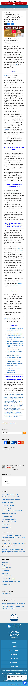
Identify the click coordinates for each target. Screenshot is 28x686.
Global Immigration (7, 576)
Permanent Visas (6, 567)
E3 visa (20, 250)
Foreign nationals (8, 505)
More (23, 9)
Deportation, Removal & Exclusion (11, 581)
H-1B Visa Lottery (10, 402)
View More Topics (6, 527)
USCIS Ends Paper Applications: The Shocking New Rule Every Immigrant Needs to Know (13, 537)
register (16, 113)
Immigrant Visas (20, 405)
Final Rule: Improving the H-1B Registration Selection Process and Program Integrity (15, 345)
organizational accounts (17, 192)
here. (19, 392)
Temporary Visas (6, 565)
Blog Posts (14, 666)
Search (24, 433)
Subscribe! (15, 469)
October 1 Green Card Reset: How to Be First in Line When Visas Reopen (14, 544)
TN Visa (8, 414)
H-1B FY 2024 (15, 401)
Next (14, 423)
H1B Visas (12, 404)
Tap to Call (7, 3)
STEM (10, 413)
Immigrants (6, 406)
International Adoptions (8, 578)
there (21, 385)
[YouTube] (19, 442)
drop (17, 64)
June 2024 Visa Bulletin (13, 355)
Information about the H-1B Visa (15, 341)
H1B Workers (17, 404)
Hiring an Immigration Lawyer (11, 499)
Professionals (7, 412)
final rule (20, 56)
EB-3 (8, 395)
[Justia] (15, 442)
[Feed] (22, 442)
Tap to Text (21, 3)
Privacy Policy (14, 650)
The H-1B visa (7, 75)
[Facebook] (5, 442)
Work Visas (5, 562)
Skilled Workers (13, 412)
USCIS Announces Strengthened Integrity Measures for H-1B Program (15, 330)
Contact (14, 9)
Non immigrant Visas (15, 409)
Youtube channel (11, 372)
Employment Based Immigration (12, 510)
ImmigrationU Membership (14, 368)
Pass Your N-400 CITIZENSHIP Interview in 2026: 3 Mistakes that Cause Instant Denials (13, 550)
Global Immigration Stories (13, 400)
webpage (20, 283)
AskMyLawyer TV (11, 394)
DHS (17, 394)
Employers (11, 395)
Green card (6, 508)
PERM (17, 410)
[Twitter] (9, 442)
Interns (9, 408)
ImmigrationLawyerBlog (13, 365)
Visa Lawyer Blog (6, 593)
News (9, 409)
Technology (14, 413)
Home (4, 9)
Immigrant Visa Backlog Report (15, 363)
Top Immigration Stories (15, 414)
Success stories (11, 370)
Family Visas (7, 516)
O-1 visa (8, 239)
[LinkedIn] (12, 442)
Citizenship (5, 573)
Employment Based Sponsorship (16, 397)
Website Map (14, 662)
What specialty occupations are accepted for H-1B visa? (13, 604)
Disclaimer (14, 654)
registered (6, 129)
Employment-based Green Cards (11, 398)
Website (14, 646)
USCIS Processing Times (13, 361)
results (8, 137)
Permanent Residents (9, 522)
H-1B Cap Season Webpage (14, 349)
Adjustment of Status (9, 513)
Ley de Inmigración (7, 584)
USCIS (10, 416)
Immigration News (13, 406)
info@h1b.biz (14, 637)
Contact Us (14, 658)
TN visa (18, 248)
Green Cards (9, 401)
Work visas (16, 416)
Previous (5, 423)
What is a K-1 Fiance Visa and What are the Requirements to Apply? (13, 607)
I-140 (15, 405)
